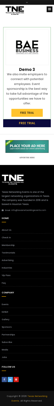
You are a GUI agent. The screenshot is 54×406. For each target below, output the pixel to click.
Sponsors (7, 327)
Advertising (8, 260)
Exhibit (5, 311)
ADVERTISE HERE (27, 157)
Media (5, 349)
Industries (7, 267)
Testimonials (8, 252)
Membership (8, 245)
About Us (6, 230)
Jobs (4, 357)
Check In (6, 237)
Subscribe (7, 342)
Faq (4, 283)
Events (5, 304)
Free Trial (27, 113)
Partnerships (8, 334)
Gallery (5, 319)
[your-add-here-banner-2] (27, 151)
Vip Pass (6, 275)
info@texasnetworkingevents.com (29, 210)
